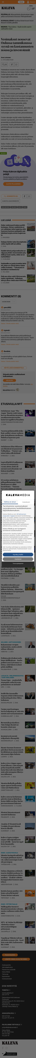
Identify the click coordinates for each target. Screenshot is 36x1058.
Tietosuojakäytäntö (18, 563)
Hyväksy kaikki (18, 555)
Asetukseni (26, 502)
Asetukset (18, 559)
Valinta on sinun (10, 502)
